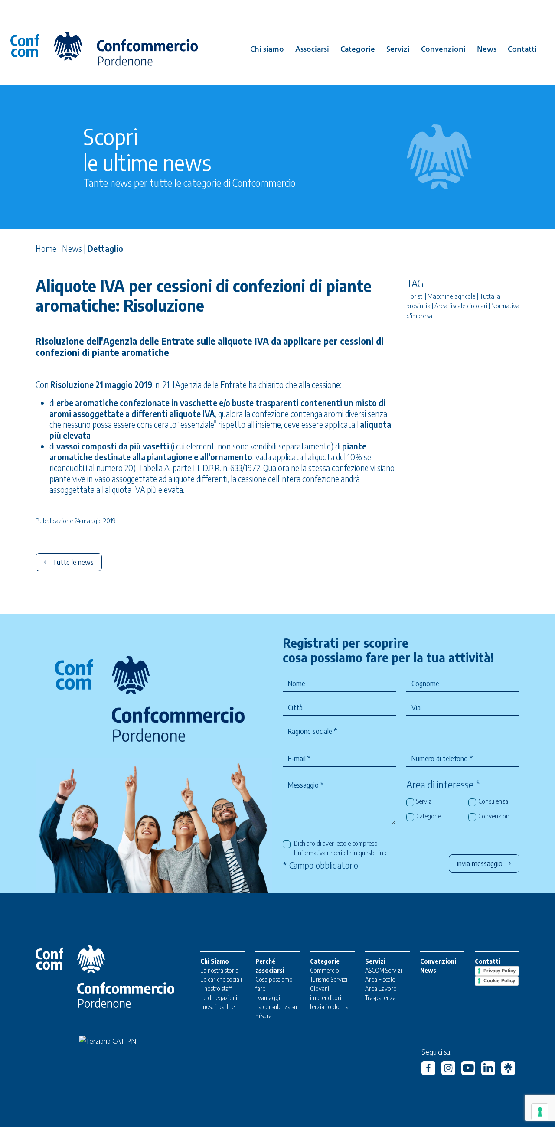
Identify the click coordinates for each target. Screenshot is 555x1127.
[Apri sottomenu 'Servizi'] (398, 56)
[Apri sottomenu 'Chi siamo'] (267, 56)
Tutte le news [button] (72, 562)
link (381, 853)
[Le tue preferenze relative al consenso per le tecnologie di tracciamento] (540, 1112)
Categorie (357, 48)
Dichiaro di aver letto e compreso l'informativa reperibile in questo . (341, 848)
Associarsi (312, 48)
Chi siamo (267, 48)
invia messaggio (480, 863)
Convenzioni (443, 48)
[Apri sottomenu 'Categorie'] (358, 56)
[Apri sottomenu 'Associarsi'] (312, 56)
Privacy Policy (499, 970)
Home (46, 248)
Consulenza (493, 801)
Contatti (522, 48)
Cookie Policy (499, 980)
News (486, 48)
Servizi (398, 48)
